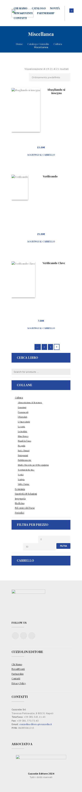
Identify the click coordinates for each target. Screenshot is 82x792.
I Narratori (22, 417)
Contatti (20, 18)
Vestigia (21, 479)
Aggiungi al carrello (41, 154)
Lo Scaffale (22, 431)
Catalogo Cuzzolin (38, 44)
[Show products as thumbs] (14, 69)
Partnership (45, 13)
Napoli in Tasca (24, 441)
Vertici (21, 474)
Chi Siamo (20, 8)
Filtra (63, 545)
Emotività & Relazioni (26, 493)
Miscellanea (23, 436)
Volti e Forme (23, 484)
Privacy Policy (19, 683)
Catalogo (39, 8)
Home (19, 44)
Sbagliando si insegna (56, 91)
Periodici (19, 512)
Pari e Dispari (23, 450)
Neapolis (21, 445)
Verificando (50, 176)
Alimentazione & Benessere (30, 402)
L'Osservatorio (24, 421)
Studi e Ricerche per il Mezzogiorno (33, 465)
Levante (21, 426)
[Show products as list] (20, 69)
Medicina (19, 503)
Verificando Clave (54, 263)
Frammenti (23, 412)
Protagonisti (23, 455)
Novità (55, 8)
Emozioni (22, 407)
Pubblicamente (24, 460)
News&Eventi (23, 13)
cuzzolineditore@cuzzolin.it (35, 724)
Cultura (57, 44)
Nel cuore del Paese (25, 507)
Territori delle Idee (26, 469)
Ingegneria (20, 498)
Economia (20, 489)
